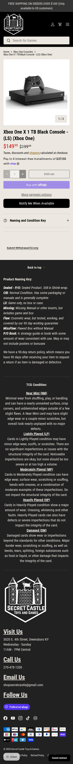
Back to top (35, 267)
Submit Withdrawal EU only (22, 247)
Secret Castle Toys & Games (25, 749)
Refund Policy (37, 755)
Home (6, 52)
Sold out (49, 174)
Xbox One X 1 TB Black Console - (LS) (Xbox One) (27, 54)
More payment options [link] (36, 195)
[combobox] (36, 40)
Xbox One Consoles (23, 52)
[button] (60, 24)
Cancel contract (59, 758)
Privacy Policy (20, 755)
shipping (34, 153)
